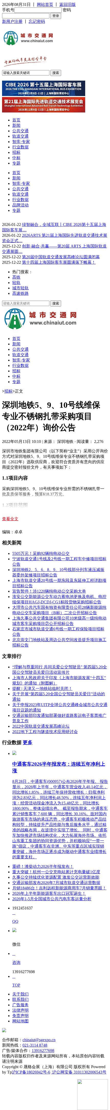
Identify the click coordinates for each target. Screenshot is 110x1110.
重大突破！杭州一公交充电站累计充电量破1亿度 (56, 872)
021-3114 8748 (35, 1045)
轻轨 (16, 282)
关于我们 (20, 994)
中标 (16, 158)
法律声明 (20, 1010)
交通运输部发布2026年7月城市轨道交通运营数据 (56, 882)
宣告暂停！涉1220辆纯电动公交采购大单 (49, 591)
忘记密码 (37, 21)
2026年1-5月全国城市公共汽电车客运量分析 (51, 899)
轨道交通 (20, 136)
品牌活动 (20, 205)
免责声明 (20, 1015)
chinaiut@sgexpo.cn (39, 1040)
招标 (16, 152)
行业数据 (20, 147)
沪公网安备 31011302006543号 (78, 1072)
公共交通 (20, 131)
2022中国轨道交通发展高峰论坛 (41, 726)
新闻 (16, 125)
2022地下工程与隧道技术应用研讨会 (45, 731)
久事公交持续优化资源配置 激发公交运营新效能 (55, 877)
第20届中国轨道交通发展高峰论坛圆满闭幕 (61, 257)
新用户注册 (12, 21)
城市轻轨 (20, 288)
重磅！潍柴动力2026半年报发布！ (43, 866)
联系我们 (20, 999)
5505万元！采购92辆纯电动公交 (41, 553)
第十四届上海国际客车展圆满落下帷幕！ (59, 262)
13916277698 (43, 1050)
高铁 (16, 277)
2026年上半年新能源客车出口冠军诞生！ (49, 893)
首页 (16, 120)
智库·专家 (21, 141)
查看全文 (10, 519)
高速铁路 (20, 293)
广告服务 (20, 1005)
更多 (27, 742)
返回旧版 (67, 4)
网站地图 (20, 1021)
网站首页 (45, 4)
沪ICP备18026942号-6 (31, 1072)
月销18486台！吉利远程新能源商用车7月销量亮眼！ (59, 888)
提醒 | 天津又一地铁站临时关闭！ (42, 688)
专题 (16, 163)
